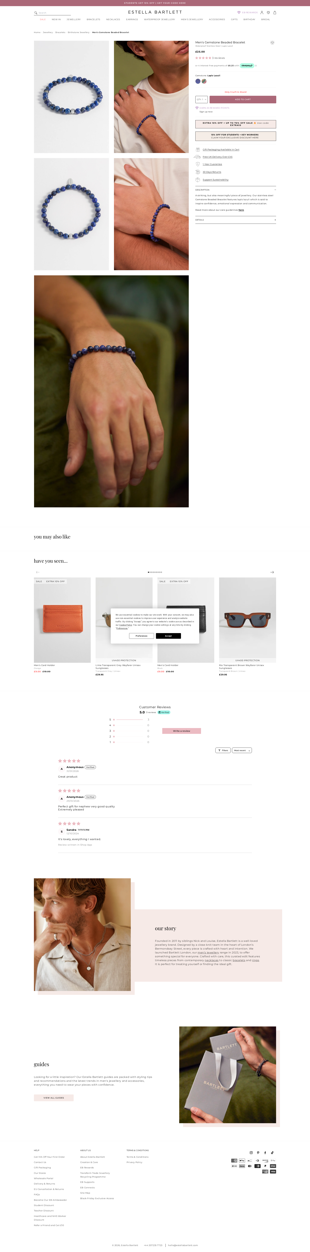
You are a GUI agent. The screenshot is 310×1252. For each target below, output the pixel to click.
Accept (168, 636)
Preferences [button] (122, 628)
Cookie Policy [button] (125, 625)
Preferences (141, 636)
